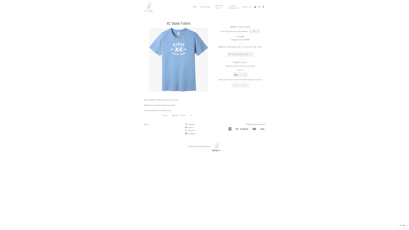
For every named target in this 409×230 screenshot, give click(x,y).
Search (146, 124)
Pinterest (191, 130)
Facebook (191, 124)
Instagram (192, 133)
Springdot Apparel (258, 124)
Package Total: (236, 40)
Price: (238, 37)
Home (195, 7)
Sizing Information (233, 7)
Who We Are (205, 7)
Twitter (190, 127)
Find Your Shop (219, 7)
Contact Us (246, 7)
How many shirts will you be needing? (234, 31)
